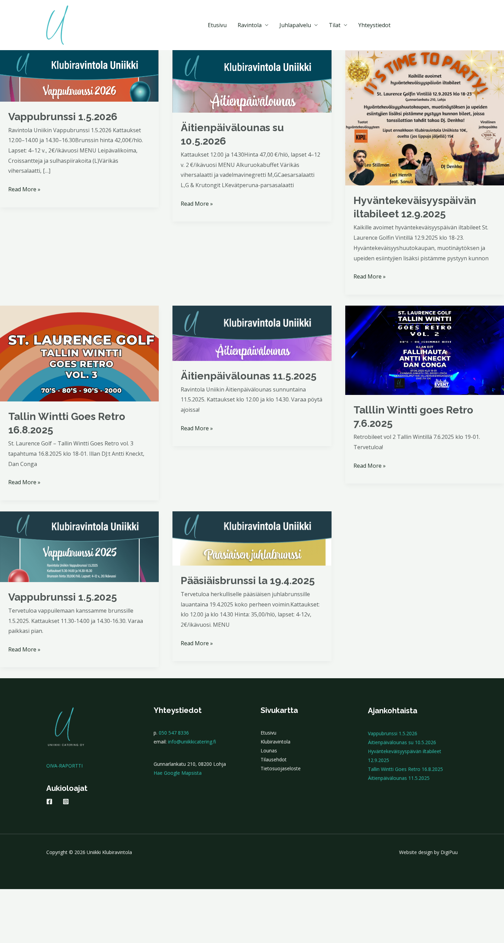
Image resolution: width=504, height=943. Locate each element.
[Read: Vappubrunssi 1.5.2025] (79, 546)
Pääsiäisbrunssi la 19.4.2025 (248, 581)
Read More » (24, 190)
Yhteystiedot (374, 25)
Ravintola (250, 25)
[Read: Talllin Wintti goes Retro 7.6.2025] (424, 349)
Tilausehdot (274, 759)
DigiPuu (449, 852)
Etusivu (217, 25)
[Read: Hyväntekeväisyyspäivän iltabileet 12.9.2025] (424, 117)
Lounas (269, 750)
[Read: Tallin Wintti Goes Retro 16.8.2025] (79, 353)
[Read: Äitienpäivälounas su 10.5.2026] (251, 80)
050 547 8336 (174, 732)
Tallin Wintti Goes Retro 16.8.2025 (405, 769)
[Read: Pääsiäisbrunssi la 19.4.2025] (251, 538)
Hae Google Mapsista (178, 773)
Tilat (334, 25)
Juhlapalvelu (295, 25)
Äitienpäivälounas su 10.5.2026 (402, 742)
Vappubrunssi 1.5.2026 (62, 117)
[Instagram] (66, 801)
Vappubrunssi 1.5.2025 (62, 597)
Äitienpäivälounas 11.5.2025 (248, 376)
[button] (430, 25)
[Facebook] (49, 801)
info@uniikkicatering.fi (192, 741)
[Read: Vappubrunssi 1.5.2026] (79, 75)
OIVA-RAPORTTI (64, 765)
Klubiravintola (275, 741)
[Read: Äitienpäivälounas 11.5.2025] (251, 332)
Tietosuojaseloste (281, 768)
